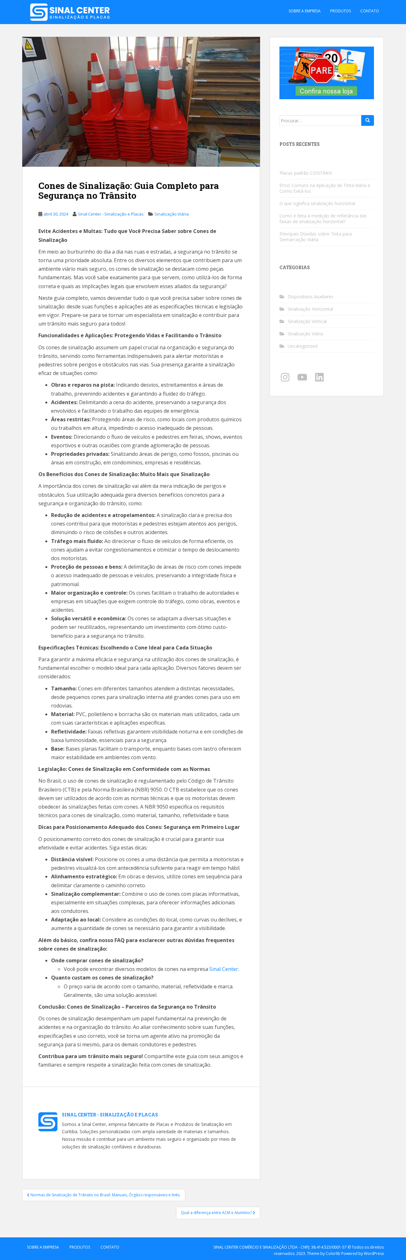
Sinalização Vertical (307, 321)
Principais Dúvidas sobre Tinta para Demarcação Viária (315, 236)
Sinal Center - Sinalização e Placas (111, 214)
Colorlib (333, 1253)
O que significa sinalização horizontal (317, 203)
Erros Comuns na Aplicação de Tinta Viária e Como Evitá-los (324, 188)
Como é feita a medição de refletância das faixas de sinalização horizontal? (323, 218)
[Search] (367, 120)
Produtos (340, 11)
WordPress (374, 1253)
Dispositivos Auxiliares (310, 297)
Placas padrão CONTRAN (305, 173)
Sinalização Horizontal (310, 309)
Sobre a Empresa (305, 11)
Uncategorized (303, 346)
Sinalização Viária (171, 214)
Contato (369, 11)
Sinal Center (223, 969)
